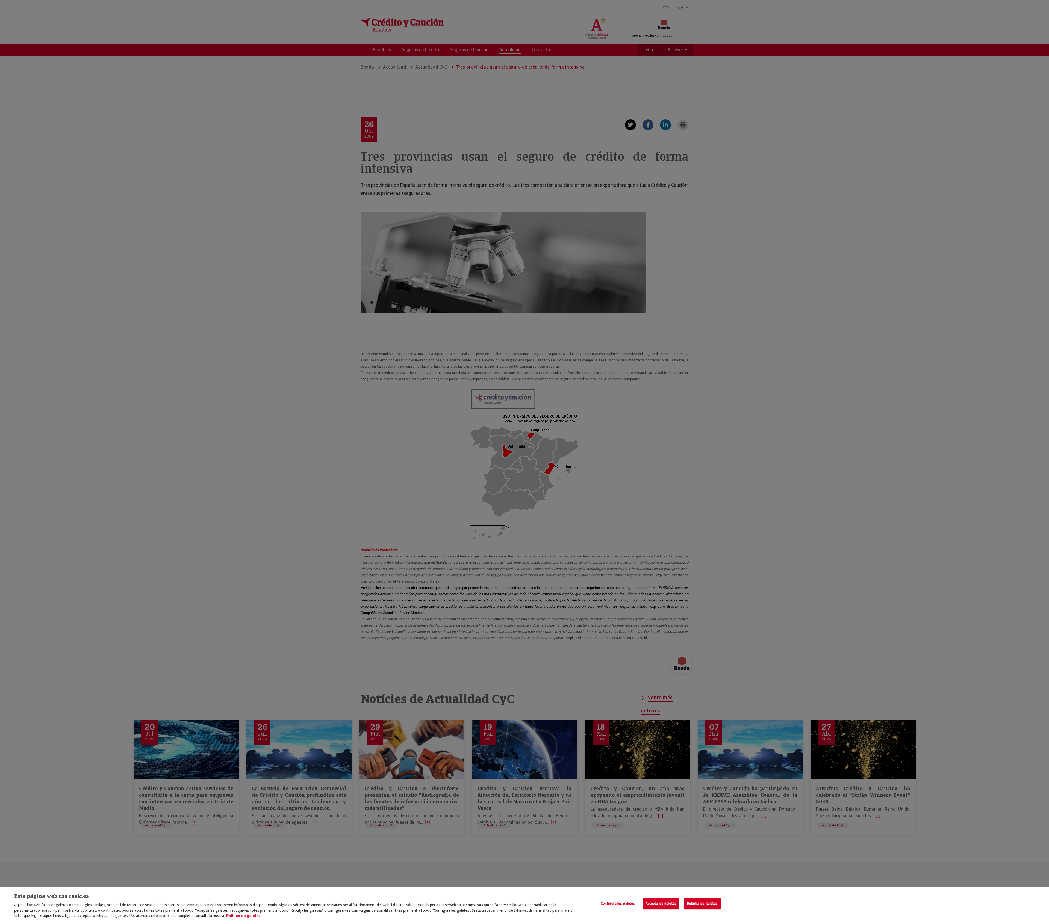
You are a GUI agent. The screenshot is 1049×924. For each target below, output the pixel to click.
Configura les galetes (618, 903)
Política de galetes (243, 915)
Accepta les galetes (661, 903)
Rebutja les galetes (702, 903)
